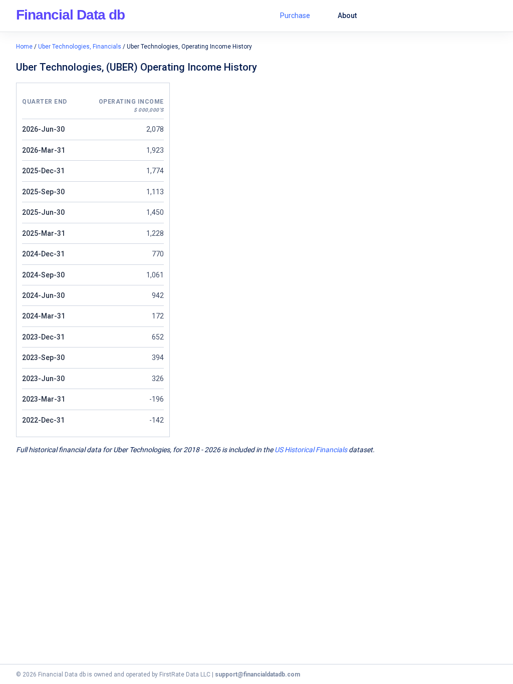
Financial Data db (70, 15)
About (347, 16)
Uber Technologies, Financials (79, 46)
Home (24, 46)
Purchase (295, 16)
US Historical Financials (311, 450)
